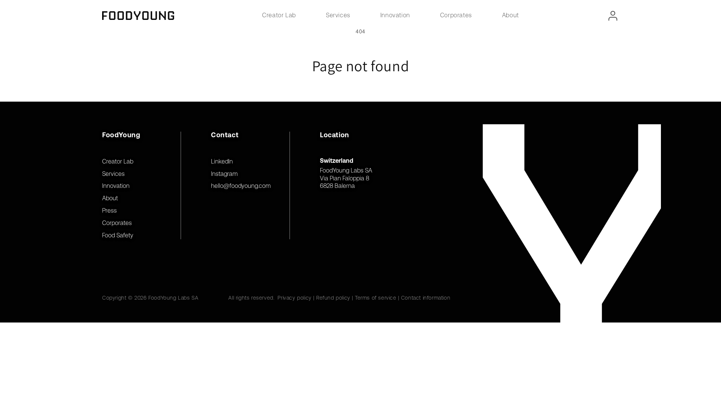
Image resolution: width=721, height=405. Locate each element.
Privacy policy (294, 298)
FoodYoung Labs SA (173, 298)
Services (338, 15)
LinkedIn (222, 161)
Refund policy (333, 298)
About (510, 15)
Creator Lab (279, 15)
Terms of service (376, 298)
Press (109, 210)
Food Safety (117, 235)
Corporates (456, 15)
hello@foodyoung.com (241, 185)
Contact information (425, 298)
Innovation (395, 15)
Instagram (224, 173)
